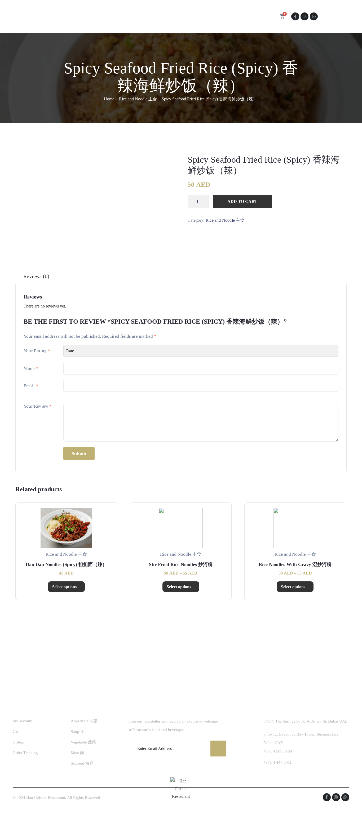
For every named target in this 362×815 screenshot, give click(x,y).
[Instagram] (304, 16)
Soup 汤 (77, 731)
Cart (16, 731)
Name (31, 368)
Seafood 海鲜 (82, 763)
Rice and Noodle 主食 (138, 99)
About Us (124, 16)
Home (99, 16)
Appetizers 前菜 (84, 721)
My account (22, 721)
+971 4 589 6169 (277, 751)
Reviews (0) (36, 276)
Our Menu (152, 16)
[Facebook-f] (295, 16)
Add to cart (242, 201)
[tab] (36, 276)
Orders (18, 742)
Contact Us (185, 16)
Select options (64, 587)
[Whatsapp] (314, 16)
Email (31, 385)
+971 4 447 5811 (277, 762)
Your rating (37, 350)
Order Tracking (25, 753)
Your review (38, 406)
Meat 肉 (77, 753)
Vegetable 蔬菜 (83, 742)
